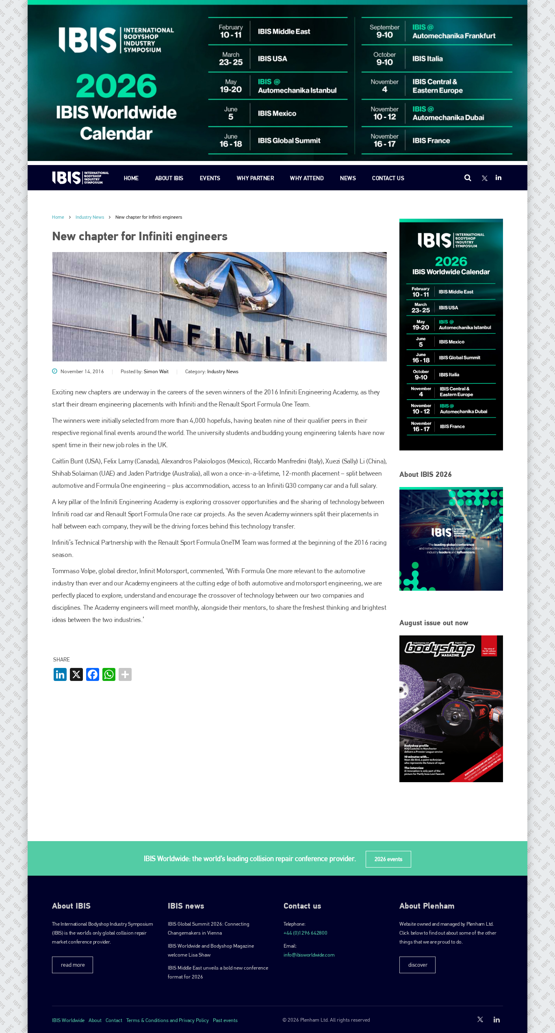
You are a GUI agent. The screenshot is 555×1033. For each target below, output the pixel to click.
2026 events (388, 859)
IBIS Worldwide (68, 1020)
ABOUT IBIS (169, 178)
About (95, 1020)
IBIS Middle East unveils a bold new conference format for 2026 (218, 972)
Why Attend (307, 178)
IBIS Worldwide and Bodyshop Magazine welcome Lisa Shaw (211, 950)
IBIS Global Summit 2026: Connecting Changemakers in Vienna (208, 928)
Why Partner (255, 178)
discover (417, 964)
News (348, 178)
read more (73, 964)
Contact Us (388, 178)
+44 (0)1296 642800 (305, 933)
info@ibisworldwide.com (309, 955)
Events (210, 178)
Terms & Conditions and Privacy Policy (167, 1020)
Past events (225, 1020)
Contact (114, 1020)
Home (131, 178)
